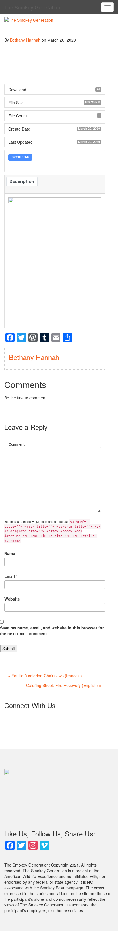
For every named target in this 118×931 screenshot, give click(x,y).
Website (12, 599)
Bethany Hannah (25, 40)
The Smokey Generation (32, 7)
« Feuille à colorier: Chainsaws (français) (45, 675)
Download (20, 157)
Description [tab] (21, 181)
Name (9, 553)
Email (9, 576)
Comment (17, 444)
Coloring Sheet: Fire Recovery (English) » (63, 685)
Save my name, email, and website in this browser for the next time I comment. (52, 630)
